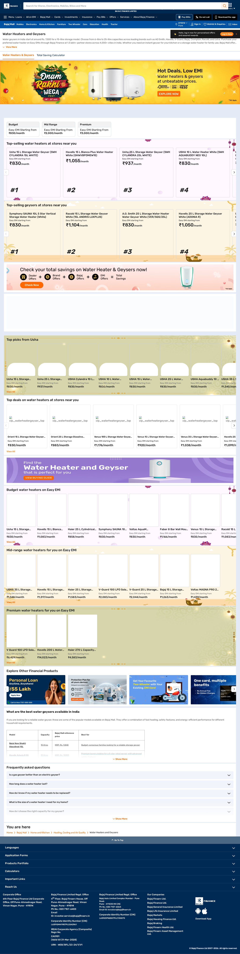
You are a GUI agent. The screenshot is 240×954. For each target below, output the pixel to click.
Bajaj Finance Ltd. (157, 903)
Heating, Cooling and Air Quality (70, 832)
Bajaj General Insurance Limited (165, 907)
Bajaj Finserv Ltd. (156, 898)
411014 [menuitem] (181, 23)
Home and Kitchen (40, 832)
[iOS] (204, 911)
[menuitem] (183, 24)
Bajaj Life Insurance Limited (162, 911)
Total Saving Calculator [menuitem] (51, 55)
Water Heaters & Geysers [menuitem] (18, 55)
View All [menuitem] (11, 451)
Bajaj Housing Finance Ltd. (161, 919)
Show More (121, 819)
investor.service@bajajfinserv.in (72, 916)
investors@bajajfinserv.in (119, 910)
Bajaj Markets (154, 915)
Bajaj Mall (22, 832)
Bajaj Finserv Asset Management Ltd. (165, 933)
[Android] (198, 911)
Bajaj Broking (154, 923)
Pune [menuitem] (180, 25)
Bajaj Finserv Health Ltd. (160, 927)
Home (10, 832)
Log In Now (227, 34)
